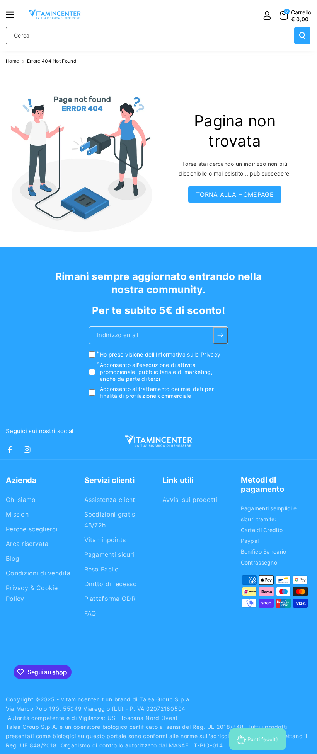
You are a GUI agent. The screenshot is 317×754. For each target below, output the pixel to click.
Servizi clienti (109, 480)
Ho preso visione (160, 354)
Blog (12, 558)
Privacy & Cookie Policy (32, 593)
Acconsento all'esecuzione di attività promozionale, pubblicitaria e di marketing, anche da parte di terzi (156, 372)
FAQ (90, 613)
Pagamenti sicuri (109, 554)
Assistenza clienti (110, 499)
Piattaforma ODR (110, 598)
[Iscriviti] (220, 335)
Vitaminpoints (105, 540)
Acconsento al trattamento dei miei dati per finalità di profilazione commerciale (157, 392)
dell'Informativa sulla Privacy (182, 354)
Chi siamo (21, 499)
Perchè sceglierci (32, 529)
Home (12, 61)
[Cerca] (302, 35)
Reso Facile (101, 569)
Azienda (21, 480)
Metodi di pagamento (262, 484)
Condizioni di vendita (38, 573)
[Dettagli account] (267, 15)
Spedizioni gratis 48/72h (109, 519)
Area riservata (27, 544)
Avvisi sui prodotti (190, 499)
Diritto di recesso (110, 584)
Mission (17, 514)
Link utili (177, 480)
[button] (14, 14)
